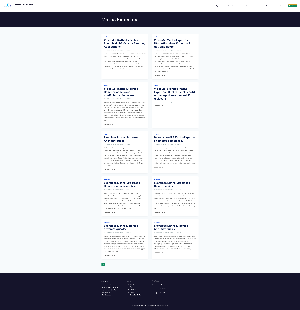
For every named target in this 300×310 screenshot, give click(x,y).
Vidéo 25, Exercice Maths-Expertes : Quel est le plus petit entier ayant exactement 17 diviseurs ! (174, 93)
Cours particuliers (279, 6)
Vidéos (106, 37)
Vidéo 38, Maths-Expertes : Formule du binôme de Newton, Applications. (124, 43)
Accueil (209, 6)
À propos (133, 287)
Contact (266, 6)
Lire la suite (109, 73)
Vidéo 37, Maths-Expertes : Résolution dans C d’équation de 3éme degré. (173, 43)
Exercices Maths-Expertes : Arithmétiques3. (122, 139)
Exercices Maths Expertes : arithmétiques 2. (121, 227)
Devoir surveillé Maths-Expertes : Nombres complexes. (175, 139)
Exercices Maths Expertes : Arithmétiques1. (171, 227)
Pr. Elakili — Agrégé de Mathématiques (114, 50)
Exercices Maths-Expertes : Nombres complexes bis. (122, 184)
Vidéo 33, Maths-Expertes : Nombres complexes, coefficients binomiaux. (122, 92)
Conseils (256, 6)
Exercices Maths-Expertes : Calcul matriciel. (172, 184)
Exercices (107, 134)
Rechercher (293, 6)
